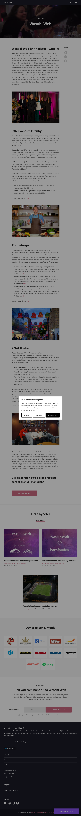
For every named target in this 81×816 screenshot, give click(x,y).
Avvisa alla (39, 415)
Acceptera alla (52, 415)
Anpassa (26, 415)
